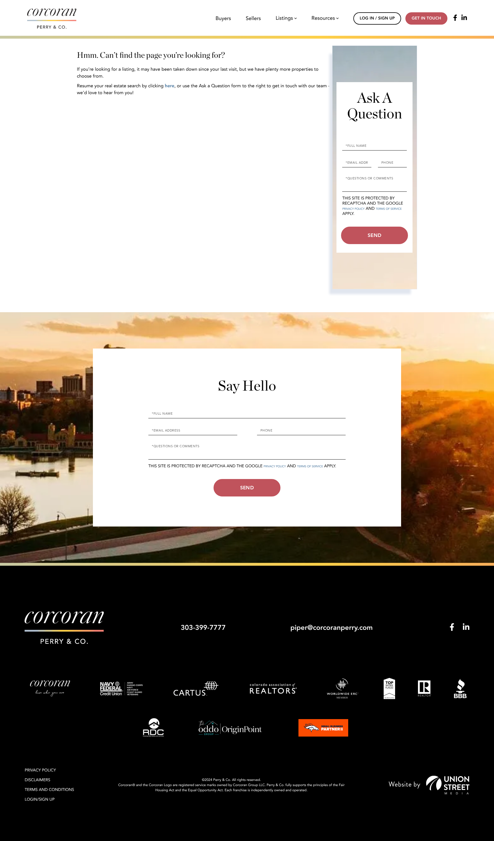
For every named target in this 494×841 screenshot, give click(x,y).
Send (374, 235)
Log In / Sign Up (377, 18)
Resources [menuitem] (323, 18)
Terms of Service (389, 209)
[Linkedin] (464, 18)
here (169, 86)
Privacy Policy (353, 209)
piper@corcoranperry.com (331, 627)
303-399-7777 (203, 627)
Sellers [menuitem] (253, 18)
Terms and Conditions (49, 790)
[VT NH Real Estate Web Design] (429, 785)
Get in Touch (426, 18)
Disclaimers (37, 780)
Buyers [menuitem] (223, 18)
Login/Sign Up (40, 799)
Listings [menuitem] (284, 18)
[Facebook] (455, 18)
